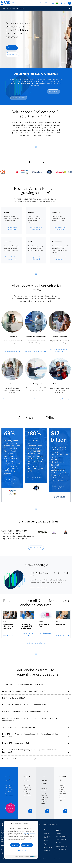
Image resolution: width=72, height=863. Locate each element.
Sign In (69, 3)
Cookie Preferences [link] (5, 858)
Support (26, 3)
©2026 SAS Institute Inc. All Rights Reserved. (52, 858)
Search (53, 3)
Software (14, 3)
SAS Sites (65, 3)
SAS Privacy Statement (29, 833)
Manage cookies (21, 850)
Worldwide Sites (57, 3)
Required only (26, 845)
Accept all (15, 845)
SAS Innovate (47, 3)
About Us (39, 3)
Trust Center (36, 858)
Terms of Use (27, 858)
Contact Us (61, 3)
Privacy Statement (17, 858)
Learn (20, 3)
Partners (32, 3)
